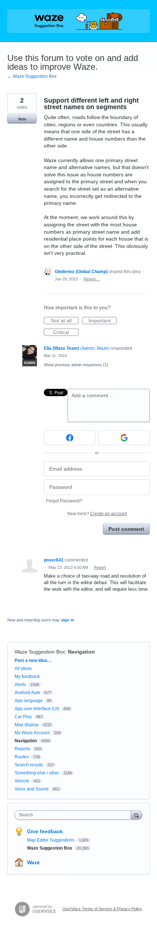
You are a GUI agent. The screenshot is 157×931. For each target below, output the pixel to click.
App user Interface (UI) (37, 708)
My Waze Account (32, 732)
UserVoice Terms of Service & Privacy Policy (102, 909)
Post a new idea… (33, 660)
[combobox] (74, 814)
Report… (92, 279)
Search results (29, 764)
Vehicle (22, 781)
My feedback (27, 676)
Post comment (126, 529)
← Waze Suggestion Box (32, 76)
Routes (22, 756)
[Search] (136, 814)
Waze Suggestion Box (40, 652)
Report (100, 567)
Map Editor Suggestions (51, 840)
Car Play (23, 716)
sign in (67, 620)
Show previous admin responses (76, 365)
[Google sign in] (124, 437)
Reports (22, 748)
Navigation (81, 652)
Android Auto (27, 692)
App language (29, 700)
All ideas (23, 668)
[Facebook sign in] (69, 437)
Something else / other (37, 772)
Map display (27, 724)
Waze (33, 862)
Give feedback (45, 831)
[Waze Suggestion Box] (78, 21)
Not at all (64, 321)
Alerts (20, 684)
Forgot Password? (64, 500)
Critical (65, 332)
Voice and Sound (32, 789)
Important (102, 321)
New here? (97, 513)
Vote (22, 119)
